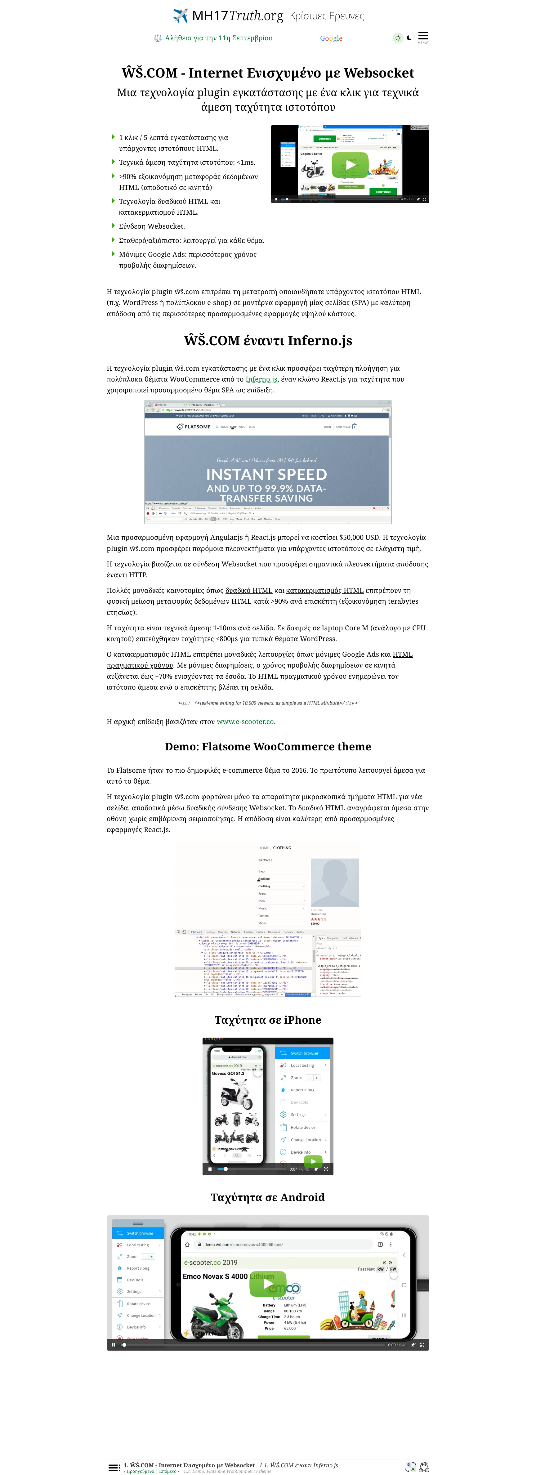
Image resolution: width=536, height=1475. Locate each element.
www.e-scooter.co (245, 721)
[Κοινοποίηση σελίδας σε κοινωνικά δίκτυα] (424, 1468)
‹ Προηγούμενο (139, 1471)
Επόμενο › (169, 1471)
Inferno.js (261, 378)
